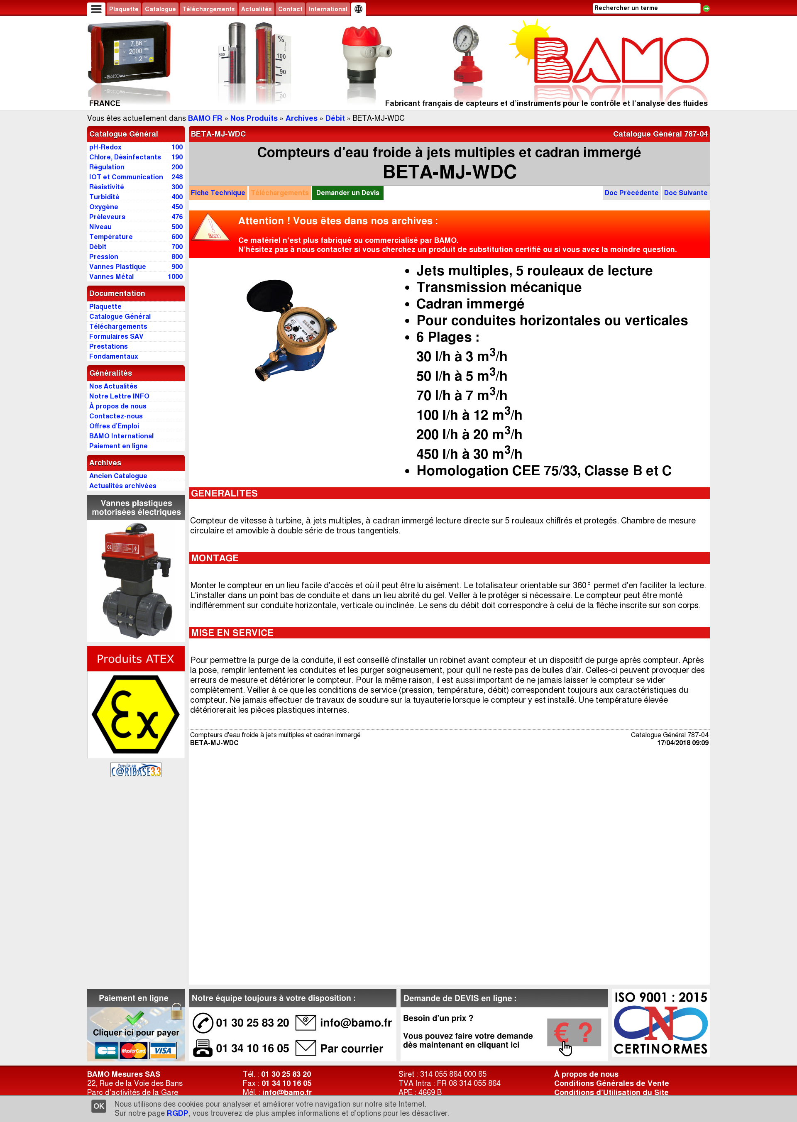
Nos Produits (254, 118)
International (328, 9)
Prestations (108, 346)
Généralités (110, 373)
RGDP (177, 1113)
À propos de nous (586, 1074)
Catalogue (160, 9)
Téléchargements (208, 9)
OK (98, 1106)
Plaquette (124, 9)
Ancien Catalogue (118, 475)
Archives (302, 118)
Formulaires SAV (116, 336)
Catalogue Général (123, 134)
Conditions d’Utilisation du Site (611, 1092)
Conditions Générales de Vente (611, 1083)
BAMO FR (205, 118)
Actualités (256, 9)
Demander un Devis (347, 192)
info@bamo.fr (287, 1092)
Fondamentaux (113, 356)
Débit (335, 118)
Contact (290, 9)
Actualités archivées (122, 485)
